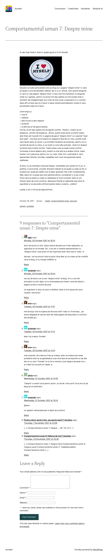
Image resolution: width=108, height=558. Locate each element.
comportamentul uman (60, 201)
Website (23, 503)
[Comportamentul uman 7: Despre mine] (41, 85)
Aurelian (18, 8)
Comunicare (60, 8)
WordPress (98, 549)
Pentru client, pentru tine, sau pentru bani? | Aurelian (48, 420)
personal (73, 201)
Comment (25, 488)
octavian (32, 270)
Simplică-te (98, 8)
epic (30, 237)
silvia (30, 375)
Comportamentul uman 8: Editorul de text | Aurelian (47, 436)
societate (30, 206)
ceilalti (47, 201)
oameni (23, 206)
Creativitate (73, 8)
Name (23, 493)
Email (23, 498)
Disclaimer (85, 8)
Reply (26, 264)
